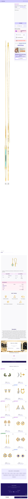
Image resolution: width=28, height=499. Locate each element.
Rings (5, 473)
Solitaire (3, 473)
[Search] (24, 1)
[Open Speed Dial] (26, 495)
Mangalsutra (21, 473)
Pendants (11, 473)
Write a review (14, 361)
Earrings (8, 473)
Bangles (14, 473)
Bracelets (17, 473)
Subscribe (18, 490)
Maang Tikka (24, 473)
